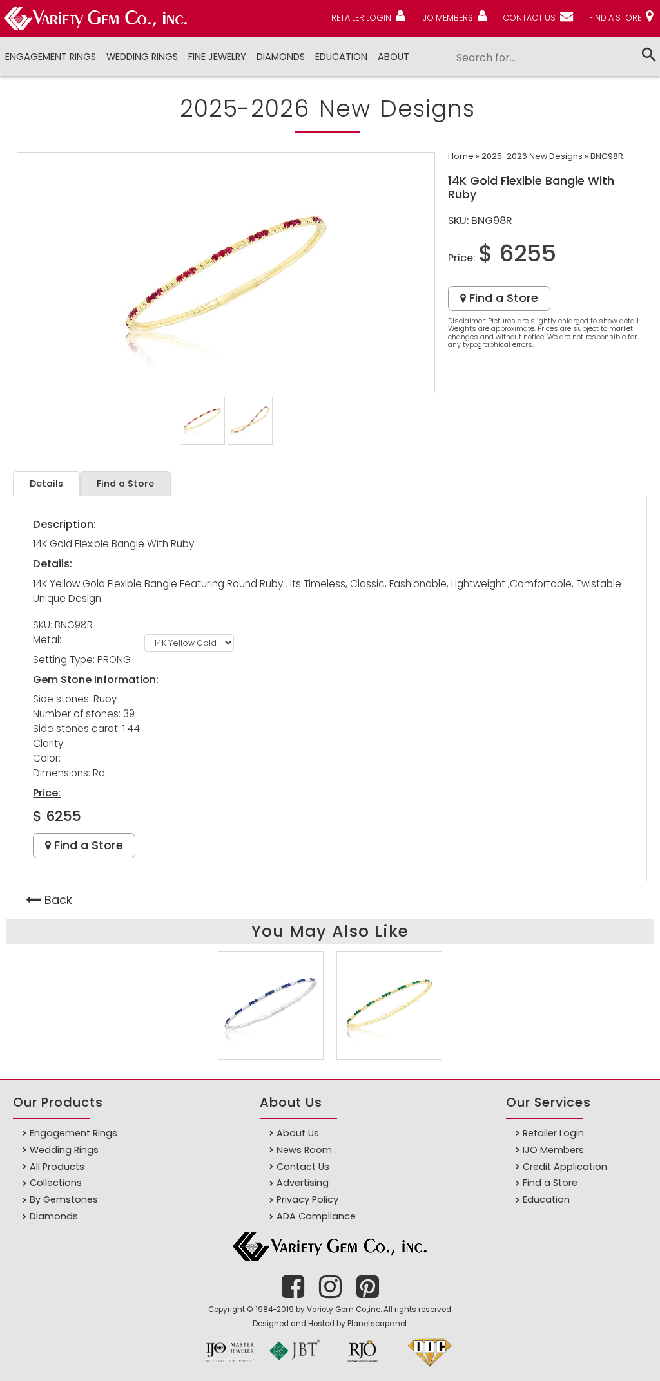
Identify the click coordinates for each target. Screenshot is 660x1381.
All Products (57, 1166)
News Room (304, 1149)
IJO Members (553, 1149)
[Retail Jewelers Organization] (362, 1367)
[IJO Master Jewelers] (230, 1367)
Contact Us (303, 1166)
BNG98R (606, 156)
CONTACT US (529, 17)
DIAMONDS (281, 56)
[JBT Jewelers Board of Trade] (294, 1367)
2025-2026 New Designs (532, 156)
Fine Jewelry (217, 56)
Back (58, 900)
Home (461, 156)
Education (341, 56)
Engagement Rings (50, 56)
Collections (56, 1182)
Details (46, 483)
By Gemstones (64, 1199)
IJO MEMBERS (447, 17)
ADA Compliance (316, 1216)
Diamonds (54, 1216)
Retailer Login (553, 1133)
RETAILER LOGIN (361, 17)
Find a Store (502, 298)
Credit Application (565, 1166)
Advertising (303, 1182)
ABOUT (393, 56)
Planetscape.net (377, 1324)
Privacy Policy (307, 1199)
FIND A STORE (615, 17)
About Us (298, 1133)
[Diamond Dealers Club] (430, 1367)
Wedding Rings (142, 56)
